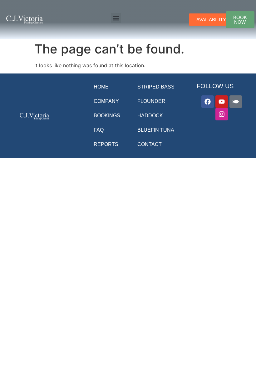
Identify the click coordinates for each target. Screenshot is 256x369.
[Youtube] (221, 101)
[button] (116, 18)
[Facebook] (207, 101)
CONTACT (149, 144)
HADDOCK (150, 115)
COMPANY (106, 101)
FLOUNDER (151, 101)
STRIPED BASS (156, 86)
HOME (101, 86)
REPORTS (106, 144)
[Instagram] (221, 114)
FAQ (99, 130)
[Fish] (235, 101)
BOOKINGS (107, 115)
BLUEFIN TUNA (155, 130)
